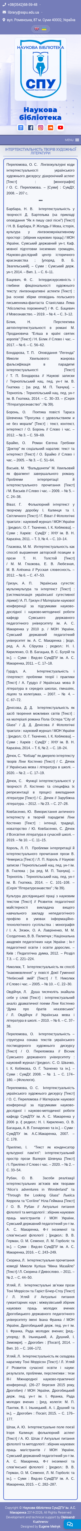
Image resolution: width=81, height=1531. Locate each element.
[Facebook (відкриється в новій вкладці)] (31, 128)
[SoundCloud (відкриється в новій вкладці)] (50, 128)
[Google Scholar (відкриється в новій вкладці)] (21, 128)
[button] (69, 140)
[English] (37, 28)
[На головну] (40, 69)
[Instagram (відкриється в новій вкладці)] (40, 128)
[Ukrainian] (44, 28)
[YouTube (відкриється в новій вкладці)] (60, 128)
